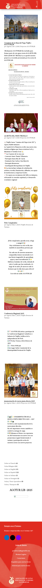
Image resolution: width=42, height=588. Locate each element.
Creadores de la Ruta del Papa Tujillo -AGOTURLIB (18, 44)
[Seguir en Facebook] (6, 537)
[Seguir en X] (12, 537)
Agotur (9, 46)
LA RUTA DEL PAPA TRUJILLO (16, 136)
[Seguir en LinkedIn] (18, 537)
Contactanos (21, 558)
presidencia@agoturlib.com (21, 551)
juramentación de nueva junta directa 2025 (19, 401)
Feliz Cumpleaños (10, 223)
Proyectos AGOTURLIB (27, 46)
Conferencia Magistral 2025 (14, 314)
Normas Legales (21, 554)
